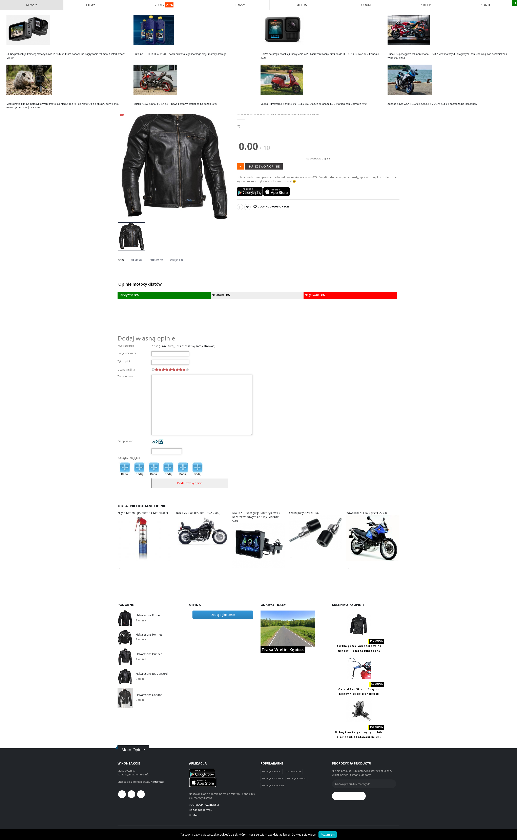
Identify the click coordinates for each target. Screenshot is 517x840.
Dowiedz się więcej (303, 834)
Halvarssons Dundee (149, 654)
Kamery (11, 50)
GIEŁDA (301, 5)
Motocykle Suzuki (296, 778)
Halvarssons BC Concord (152, 674)
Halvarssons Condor (149, 695)
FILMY (90, 5)
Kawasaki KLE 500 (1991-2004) (366, 513)
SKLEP (426, 5)
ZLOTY (164, 5)
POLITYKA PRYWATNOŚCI (204, 804)
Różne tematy (14, 100)
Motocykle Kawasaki (273, 785)
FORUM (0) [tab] (156, 260)
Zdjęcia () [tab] (176, 260)
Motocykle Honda (271, 771)
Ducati (391, 50)
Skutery (265, 100)
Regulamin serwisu (200, 810)
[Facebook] (240, 207)
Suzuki (137, 100)
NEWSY (31, 5)
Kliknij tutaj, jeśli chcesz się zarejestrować (187, 346)
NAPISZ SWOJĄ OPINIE (264, 166)
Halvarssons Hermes (149, 634)
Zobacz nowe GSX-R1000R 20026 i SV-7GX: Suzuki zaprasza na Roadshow (432, 103)
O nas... (193, 814)
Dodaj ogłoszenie (223, 615)
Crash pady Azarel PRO (304, 513)
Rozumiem (327, 834)
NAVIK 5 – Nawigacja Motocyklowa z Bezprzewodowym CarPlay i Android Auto (256, 517)
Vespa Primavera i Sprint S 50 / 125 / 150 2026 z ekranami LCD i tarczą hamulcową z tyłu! (314, 103)
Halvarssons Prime (148, 615)
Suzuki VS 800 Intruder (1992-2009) (197, 513)
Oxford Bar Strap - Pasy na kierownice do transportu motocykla (358, 693)
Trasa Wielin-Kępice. (283, 649)
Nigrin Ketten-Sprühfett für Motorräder (143, 513)
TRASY (240, 5)
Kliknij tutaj (157, 781)
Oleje (136, 50)
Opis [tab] (121, 260)
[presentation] (124, 161)
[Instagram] (141, 794)
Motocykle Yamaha (272, 778)
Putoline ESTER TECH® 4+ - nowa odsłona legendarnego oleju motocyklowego (179, 54)
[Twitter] (247, 207)
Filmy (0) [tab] (136, 260)
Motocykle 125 (293, 771)
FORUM (365, 5)
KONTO (486, 5)
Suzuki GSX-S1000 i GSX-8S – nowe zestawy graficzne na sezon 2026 (175, 103)
